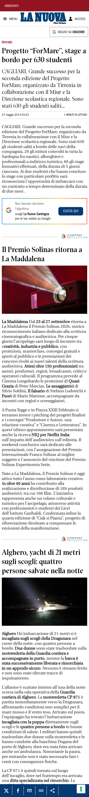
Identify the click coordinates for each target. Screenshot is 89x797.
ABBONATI (12, 6)
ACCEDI (80, 19)
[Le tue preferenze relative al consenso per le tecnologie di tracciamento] (81, 789)
